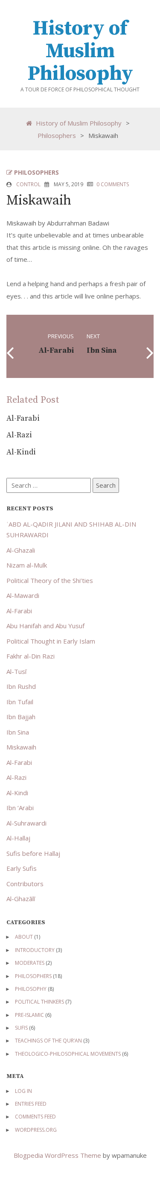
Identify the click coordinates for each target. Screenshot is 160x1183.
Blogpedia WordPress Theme (58, 1155)
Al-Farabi (23, 418)
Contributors (25, 883)
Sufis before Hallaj (33, 853)
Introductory (35, 950)
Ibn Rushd (21, 686)
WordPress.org (36, 1129)
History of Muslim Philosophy (80, 51)
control (28, 184)
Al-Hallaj (18, 838)
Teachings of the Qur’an (48, 1040)
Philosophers (57, 135)
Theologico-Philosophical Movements (68, 1053)
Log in (23, 1091)
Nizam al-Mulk (26, 565)
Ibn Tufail (19, 701)
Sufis (21, 1027)
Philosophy (31, 989)
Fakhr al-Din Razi (30, 656)
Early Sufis (21, 868)
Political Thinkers (39, 1001)
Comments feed (35, 1116)
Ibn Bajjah (20, 716)
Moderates (29, 962)
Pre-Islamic (29, 1015)
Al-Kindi (21, 452)
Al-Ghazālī (20, 898)
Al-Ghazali (20, 550)
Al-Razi (19, 435)
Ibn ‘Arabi (20, 807)
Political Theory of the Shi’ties (49, 580)
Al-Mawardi (22, 595)
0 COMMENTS (112, 184)
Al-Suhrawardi (26, 823)
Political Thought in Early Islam (50, 641)
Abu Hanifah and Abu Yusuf (45, 625)
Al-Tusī (16, 671)
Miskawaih (21, 747)
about (24, 936)
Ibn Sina (17, 732)
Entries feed (31, 1103)
